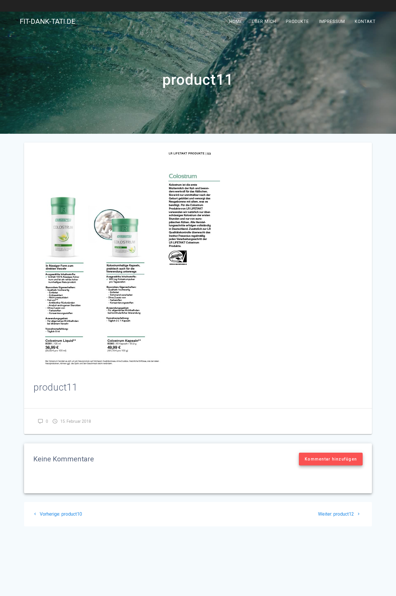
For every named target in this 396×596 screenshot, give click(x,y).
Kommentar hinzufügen (331, 459)
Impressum (332, 21)
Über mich (264, 21)
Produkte (297, 21)
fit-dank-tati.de (47, 21)
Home (235, 21)
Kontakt (365, 21)
